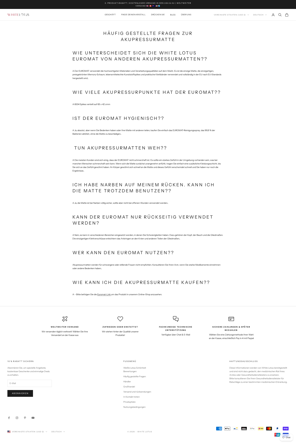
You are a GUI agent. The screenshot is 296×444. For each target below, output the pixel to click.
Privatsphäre (129, 402)
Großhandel (129, 386)
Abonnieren (20, 393)
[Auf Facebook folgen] (8, 417)
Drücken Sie (158, 15)
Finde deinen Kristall (133, 15)
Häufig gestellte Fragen (134, 376)
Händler (127, 381)
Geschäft (110, 15)
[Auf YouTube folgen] (33, 417)
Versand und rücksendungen (137, 391)
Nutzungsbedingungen (134, 407)
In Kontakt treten (131, 396)
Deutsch (258, 15)
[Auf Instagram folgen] (16, 417)
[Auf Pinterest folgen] (25, 417)
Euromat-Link (104, 294)
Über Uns (186, 15)
